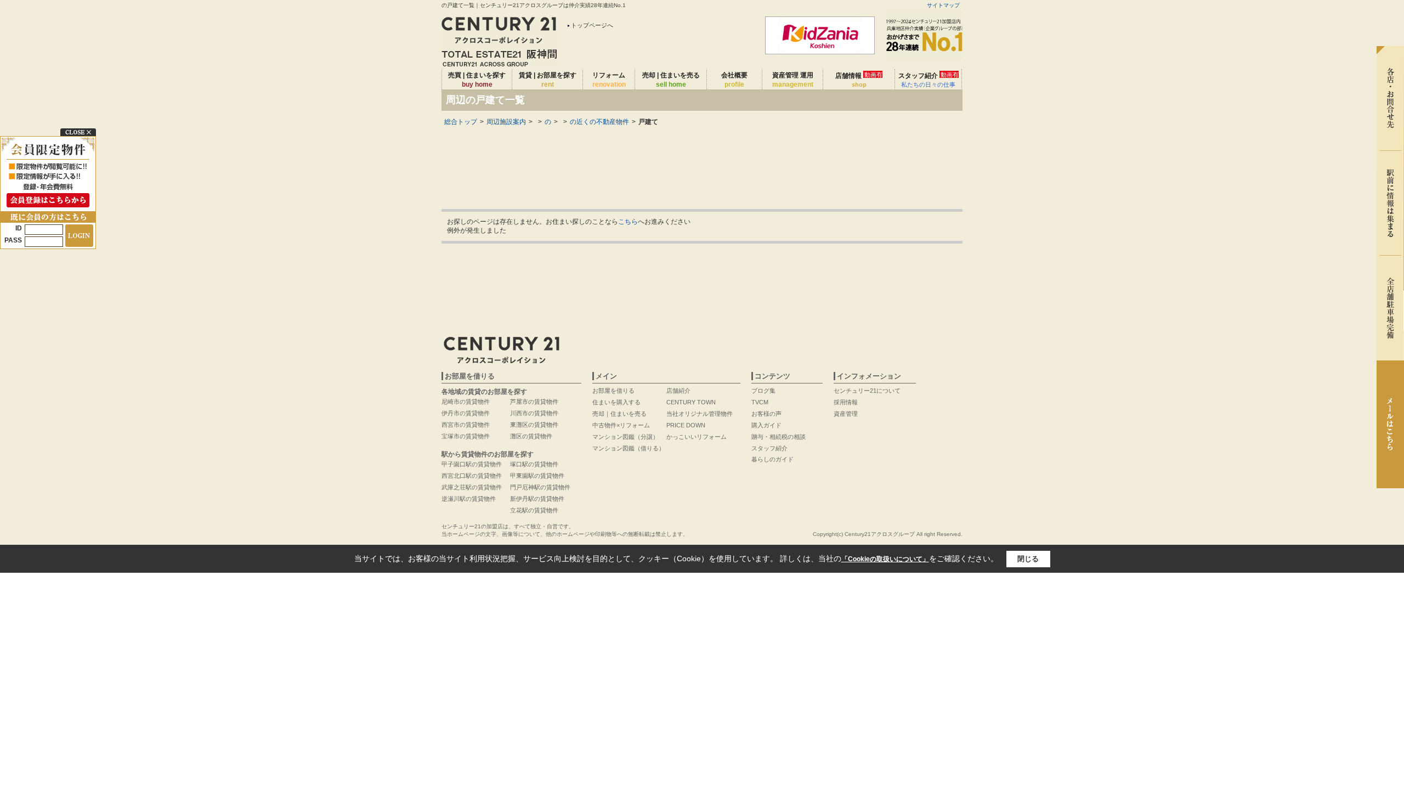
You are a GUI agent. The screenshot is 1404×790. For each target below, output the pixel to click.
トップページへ (592, 25)
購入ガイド (766, 425)
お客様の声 (766, 413)
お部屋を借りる (613, 390)
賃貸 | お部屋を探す (547, 79)
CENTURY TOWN (691, 402)
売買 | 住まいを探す (477, 79)
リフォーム (609, 79)
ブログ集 (763, 390)
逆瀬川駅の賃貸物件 (468, 498)
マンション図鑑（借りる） (628, 448)
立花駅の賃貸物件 (534, 510)
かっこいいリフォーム (696, 436)
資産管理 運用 (792, 79)
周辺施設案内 (506, 122)
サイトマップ (943, 5)
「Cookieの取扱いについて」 (885, 559)
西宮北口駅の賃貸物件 (471, 475)
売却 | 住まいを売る (671, 79)
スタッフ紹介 (928, 79)
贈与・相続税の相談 (778, 436)
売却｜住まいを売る (619, 413)
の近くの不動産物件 (599, 122)
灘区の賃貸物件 (531, 436)
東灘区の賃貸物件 (534, 424)
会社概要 (734, 79)
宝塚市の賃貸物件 (465, 436)
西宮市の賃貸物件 (465, 424)
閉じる (1028, 559)
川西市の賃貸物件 (534, 413)
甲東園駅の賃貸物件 (537, 475)
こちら (628, 221)
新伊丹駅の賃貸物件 (537, 498)
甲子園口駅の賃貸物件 (471, 464)
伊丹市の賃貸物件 (465, 413)
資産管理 (846, 413)
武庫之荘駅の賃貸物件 (471, 487)
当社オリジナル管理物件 (699, 413)
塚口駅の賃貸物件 (534, 464)
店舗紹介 (678, 390)
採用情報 (846, 402)
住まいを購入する (616, 402)
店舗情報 (858, 79)
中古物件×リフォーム (621, 425)
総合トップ (460, 122)
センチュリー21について (867, 390)
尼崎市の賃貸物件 (465, 401)
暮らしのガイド (772, 459)
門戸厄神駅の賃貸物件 (540, 487)
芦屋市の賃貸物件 (534, 401)
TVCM (759, 402)
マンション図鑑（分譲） (625, 436)
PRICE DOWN (685, 425)
